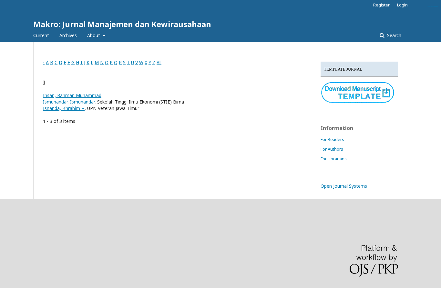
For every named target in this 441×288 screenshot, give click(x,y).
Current (41, 35)
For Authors (332, 149)
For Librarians (334, 159)
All (159, 62)
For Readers (332, 139)
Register (381, 5)
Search (393, 35)
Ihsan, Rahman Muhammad (72, 95)
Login (402, 5)
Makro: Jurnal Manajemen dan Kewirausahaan (122, 24)
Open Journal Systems (344, 186)
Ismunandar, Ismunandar (69, 102)
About (94, 35)
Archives (68, 35)
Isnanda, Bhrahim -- (64, 108)
